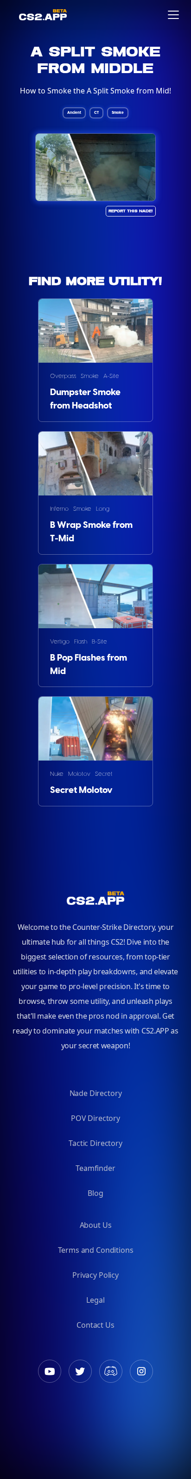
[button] (173, 15)
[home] (14, 14)
